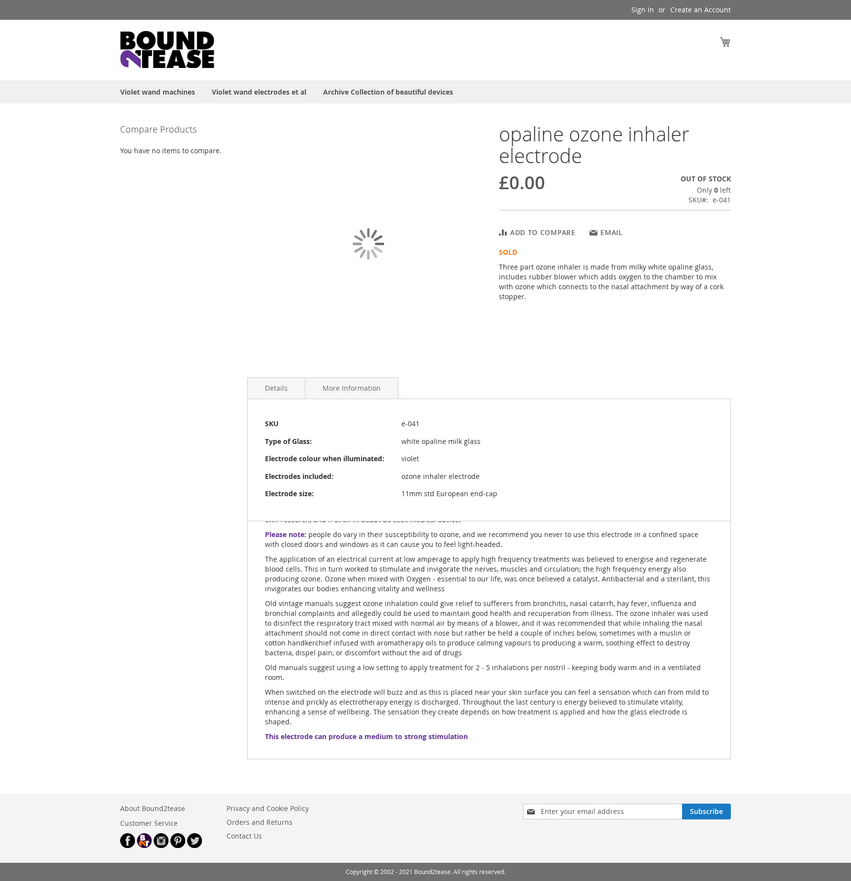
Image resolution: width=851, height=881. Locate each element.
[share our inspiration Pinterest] (177, 845)
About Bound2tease (152, 808)
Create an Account (700, 9)
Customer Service (149, 823)
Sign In (642, 9)
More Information (352, 388)
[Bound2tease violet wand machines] (194, 49)
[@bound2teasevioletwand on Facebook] (127, 845)
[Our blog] (144, 845)
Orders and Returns (260, 822)
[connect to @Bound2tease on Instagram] (161, 845)
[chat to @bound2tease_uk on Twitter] (194, 845)
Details (276, 388)
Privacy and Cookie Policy (268, 808)
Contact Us (244, 836)
